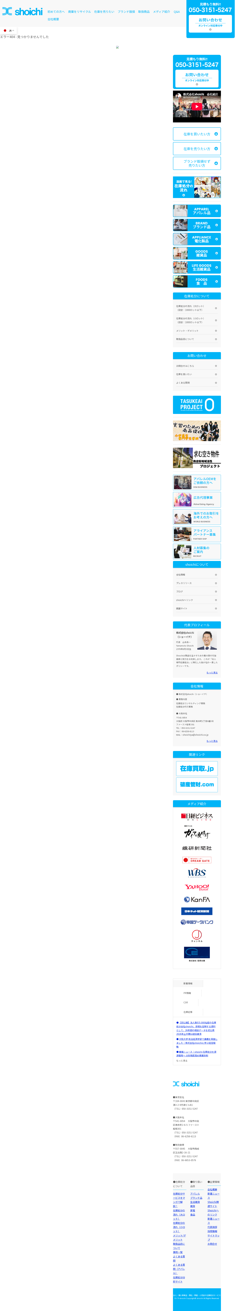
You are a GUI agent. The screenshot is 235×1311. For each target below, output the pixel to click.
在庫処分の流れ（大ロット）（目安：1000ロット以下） (190, 307)
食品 (192, 1214)
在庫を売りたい (104, 11)
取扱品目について (185, 339)
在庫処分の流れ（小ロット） (179, 1227)
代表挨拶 (212, 1227)
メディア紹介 (161, 11)
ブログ (179, 591)
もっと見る (212, 672)
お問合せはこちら (185, 365)
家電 (192, 1210)
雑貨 (192, 1206)
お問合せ (212, 1243)
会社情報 (180, 574)
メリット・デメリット (187, 330)
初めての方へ (56, 11)
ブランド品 (196, 1197)
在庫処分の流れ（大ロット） (179, 1214)
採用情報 (212, 1231)
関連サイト (181, 608)
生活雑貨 (195, 1202)
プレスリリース (184, 583)
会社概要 (53, 19)
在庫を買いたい (184, 374)
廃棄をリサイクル (79, 11)
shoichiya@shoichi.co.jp (195, 734)
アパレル (195, 1193)
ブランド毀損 (126, 11)
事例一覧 (178, 1252)
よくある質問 (183, 382)
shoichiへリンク (184, 600)
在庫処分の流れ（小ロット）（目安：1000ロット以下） (190, 320)
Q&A (177, 11)
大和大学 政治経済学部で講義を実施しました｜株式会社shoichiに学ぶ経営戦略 (197, 1042)
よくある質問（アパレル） (179, 1269)
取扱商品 (144, 11)
